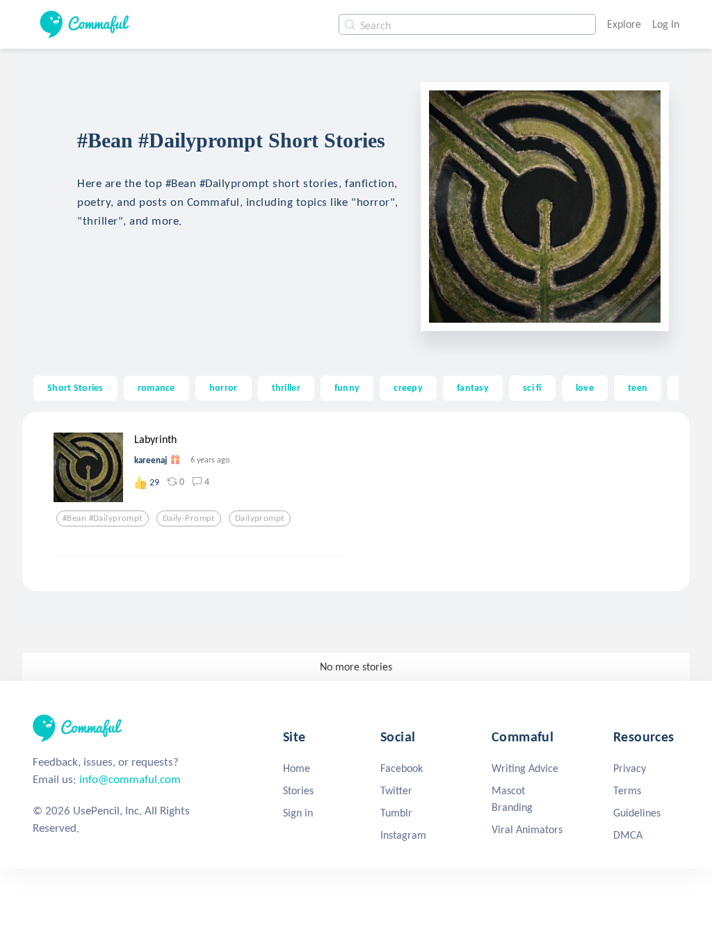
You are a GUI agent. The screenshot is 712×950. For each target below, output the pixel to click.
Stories (298, 790)
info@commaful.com (130, 779)
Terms (627, 790)
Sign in (298, 812)
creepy (408, 387)
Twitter (396, 790)
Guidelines (637, 812)
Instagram (403, 835)
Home (296, 768)
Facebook (401, 768)
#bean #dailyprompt (103, 518)
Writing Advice (525, 768)
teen (637, 387)
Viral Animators (527, 829)
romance (156, 387)
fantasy (473, 387)
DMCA (627, 835)
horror (223, 387)
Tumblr (396, 812)
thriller (286, 387)
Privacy (629, 768)
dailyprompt (259, 518)
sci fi (532, 387)
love (585, 387)
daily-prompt (189, 518)
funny (346, 387)
